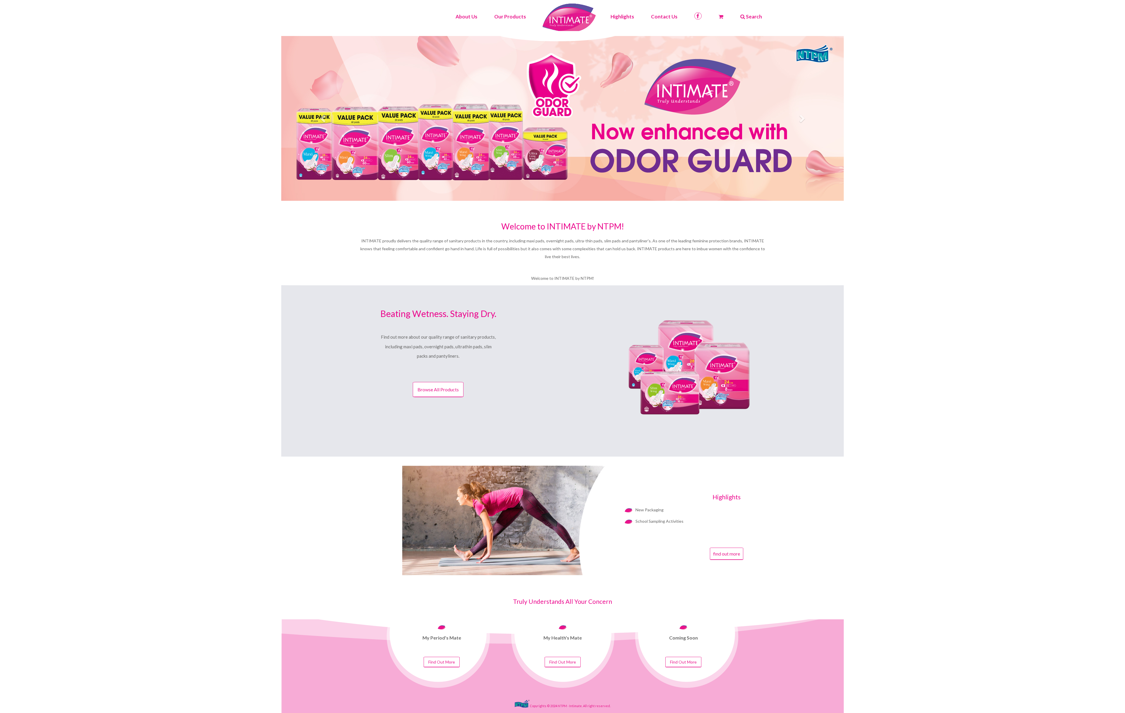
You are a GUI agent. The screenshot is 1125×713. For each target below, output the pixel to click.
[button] (323, 118)
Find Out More (441, 661)
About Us (466, 16)
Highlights (622, 16)
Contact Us (664, 16)
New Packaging (649, 509)
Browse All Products (438, 389)
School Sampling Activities (659, 521)
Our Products (510, 16)
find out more (726, 553)
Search (753, 16)
